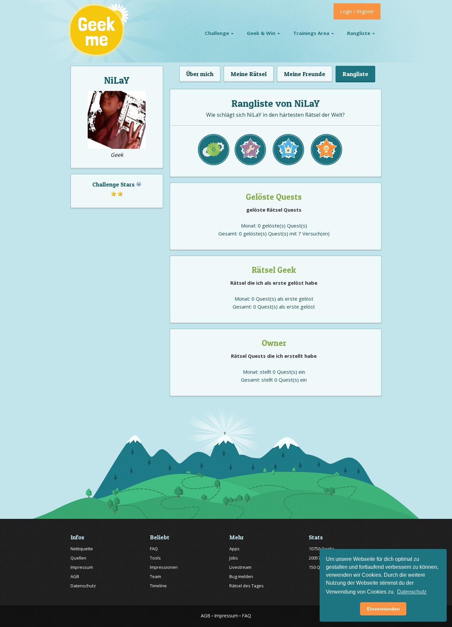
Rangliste (359, 33)
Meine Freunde (304, 73)
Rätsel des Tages (246, 586)
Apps (234, 549)
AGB (74, 576)
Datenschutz (83, 586)
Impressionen (164, 567)
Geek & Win (262, 33)
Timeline (158, 586)
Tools (155, 558)
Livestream (240, 567)
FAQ (154, 549)
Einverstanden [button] (383, 608)
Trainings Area (312, 33)
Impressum (81, 567)
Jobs (233, 558)
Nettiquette (81, 549)
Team (155, 576)
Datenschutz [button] (412, 592)
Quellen (78, 558)
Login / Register (357, 11)
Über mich (199, 73)
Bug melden (241, 576)
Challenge (217, 33)
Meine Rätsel (249, 73)
